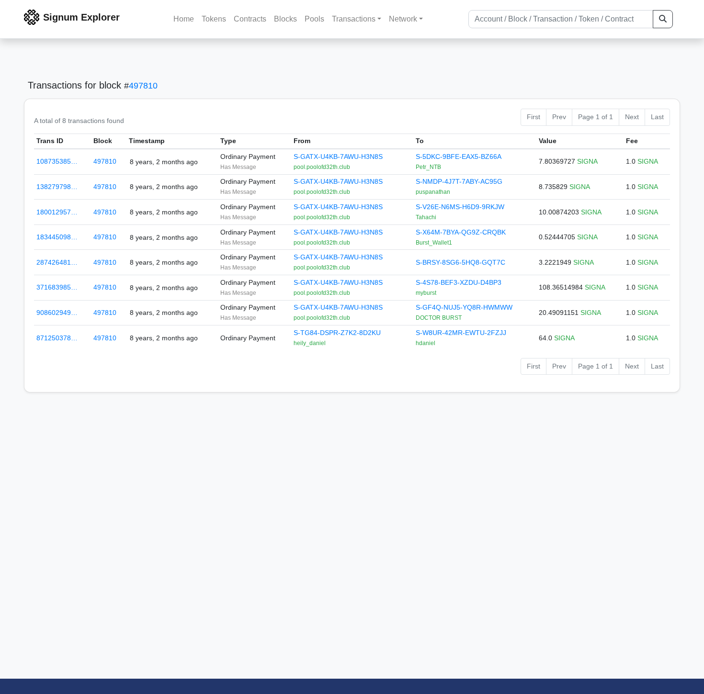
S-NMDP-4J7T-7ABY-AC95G (459, 181)
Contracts (250, 19)
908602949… (57, 312)
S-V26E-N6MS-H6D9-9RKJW (460, 207)
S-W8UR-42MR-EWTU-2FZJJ (461, 332)
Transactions (353, 19)
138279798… (57, 186)
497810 (143, 85)
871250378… (57, 338)
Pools (314, 19)
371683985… (57, 287)
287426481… (57, 262)
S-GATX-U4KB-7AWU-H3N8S (338, 156)
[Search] (663, 19)
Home (183, 19)
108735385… (57, 161)
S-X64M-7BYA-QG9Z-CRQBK (461, 232)
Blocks (285, 19)
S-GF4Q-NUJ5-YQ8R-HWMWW (464, 307)
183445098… (57, 237)
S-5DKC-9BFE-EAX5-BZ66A (458, 156)
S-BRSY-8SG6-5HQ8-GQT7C (460, 262)
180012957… (57, 212)
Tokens (214, 19)
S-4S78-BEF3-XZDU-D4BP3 (458, 282)
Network (403, 19)
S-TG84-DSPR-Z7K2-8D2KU (337, 332)
